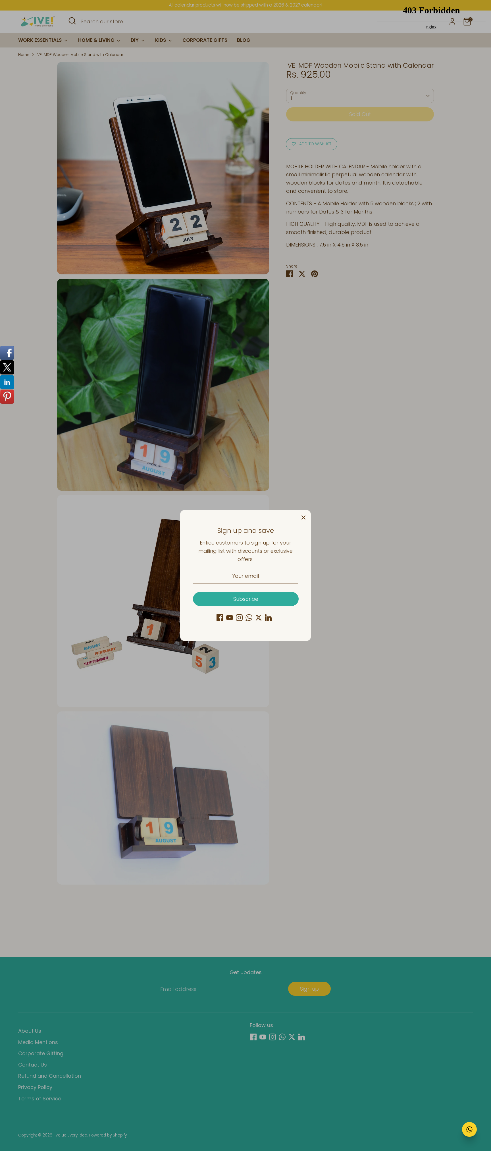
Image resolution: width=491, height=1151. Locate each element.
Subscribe (245, 599)
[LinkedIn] (268, 617)
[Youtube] (229, 617)
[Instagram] (239, 617)
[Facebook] (220, 617)
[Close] (303, 517)
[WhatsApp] (249, 617)
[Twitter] (258, 617)
